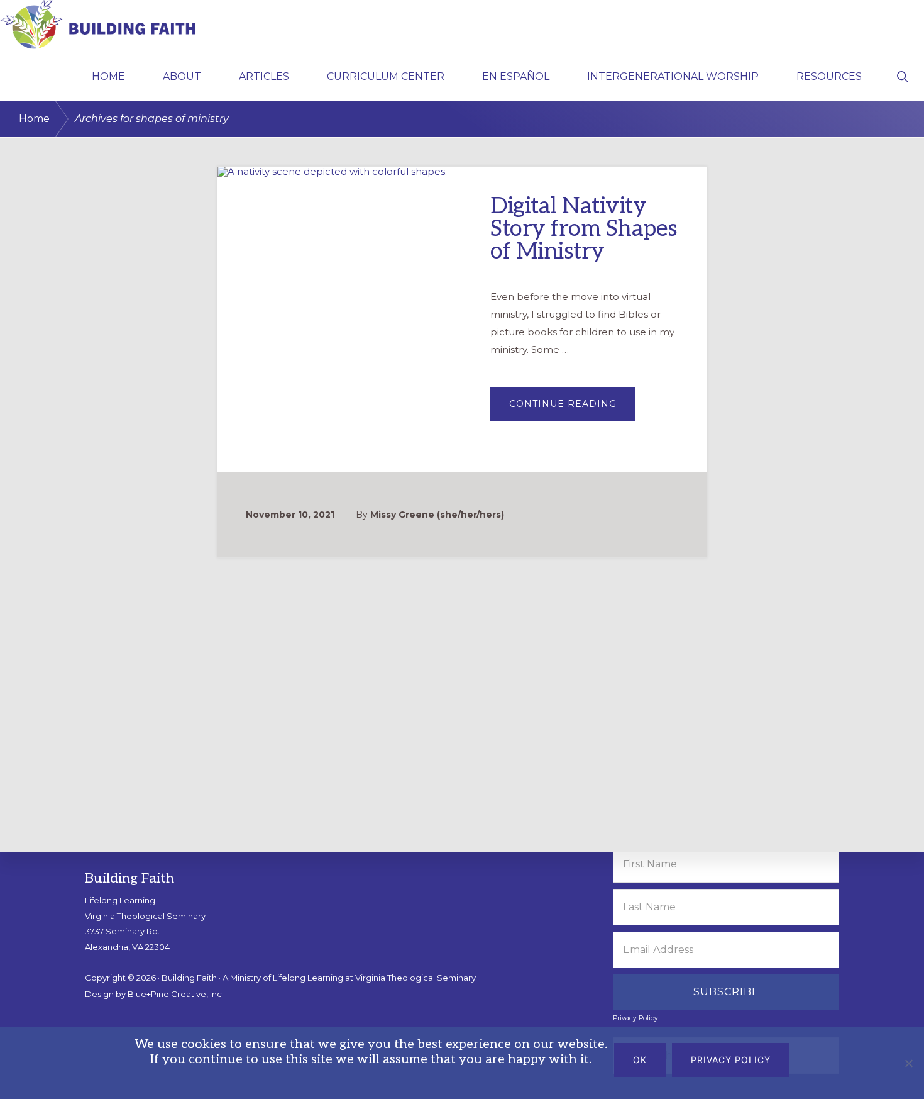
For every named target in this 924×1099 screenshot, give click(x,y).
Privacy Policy (635, 1018)
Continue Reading (572, 408)
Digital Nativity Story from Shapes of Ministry (584, 228)
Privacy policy (731, 1059)
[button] (902, 75)
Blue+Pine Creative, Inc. (176, 994)
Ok (640, 1059)
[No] (908, 1063)
